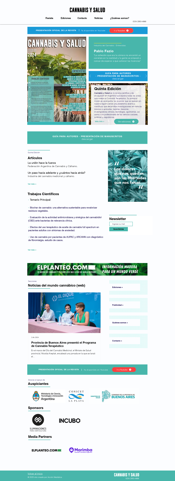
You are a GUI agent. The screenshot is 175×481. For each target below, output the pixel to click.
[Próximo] (146, 76)
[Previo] (90, 76)
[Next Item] (96, 313)
